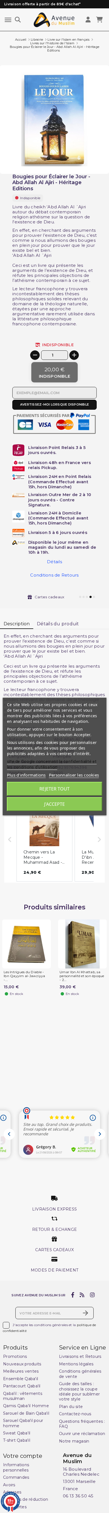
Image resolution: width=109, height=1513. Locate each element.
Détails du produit (58, 623)
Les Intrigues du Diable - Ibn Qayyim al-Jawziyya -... (24, 976)
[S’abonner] (85, 1313)
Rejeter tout (54, 789)
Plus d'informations (26, 775)
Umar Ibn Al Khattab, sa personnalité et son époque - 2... (82, 976)
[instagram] (92, 1295)
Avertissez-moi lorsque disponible (54, 404)
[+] (74, 355)
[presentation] (85, 160)
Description (17, 623)
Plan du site (71, 1406)
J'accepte (54, 804)
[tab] (16, 624)
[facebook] (72, 1295)
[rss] (82, 1295)
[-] (35, 355)
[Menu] (8, 20)
